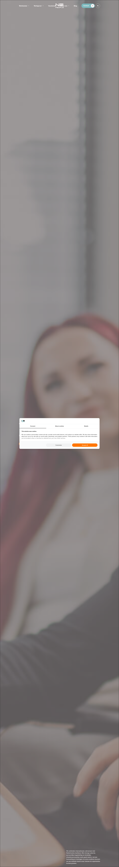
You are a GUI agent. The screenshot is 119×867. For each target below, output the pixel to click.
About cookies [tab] (59, 426)
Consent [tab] (32, 426)
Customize (58, 445)
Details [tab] (86, 426)
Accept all (85, 445)
